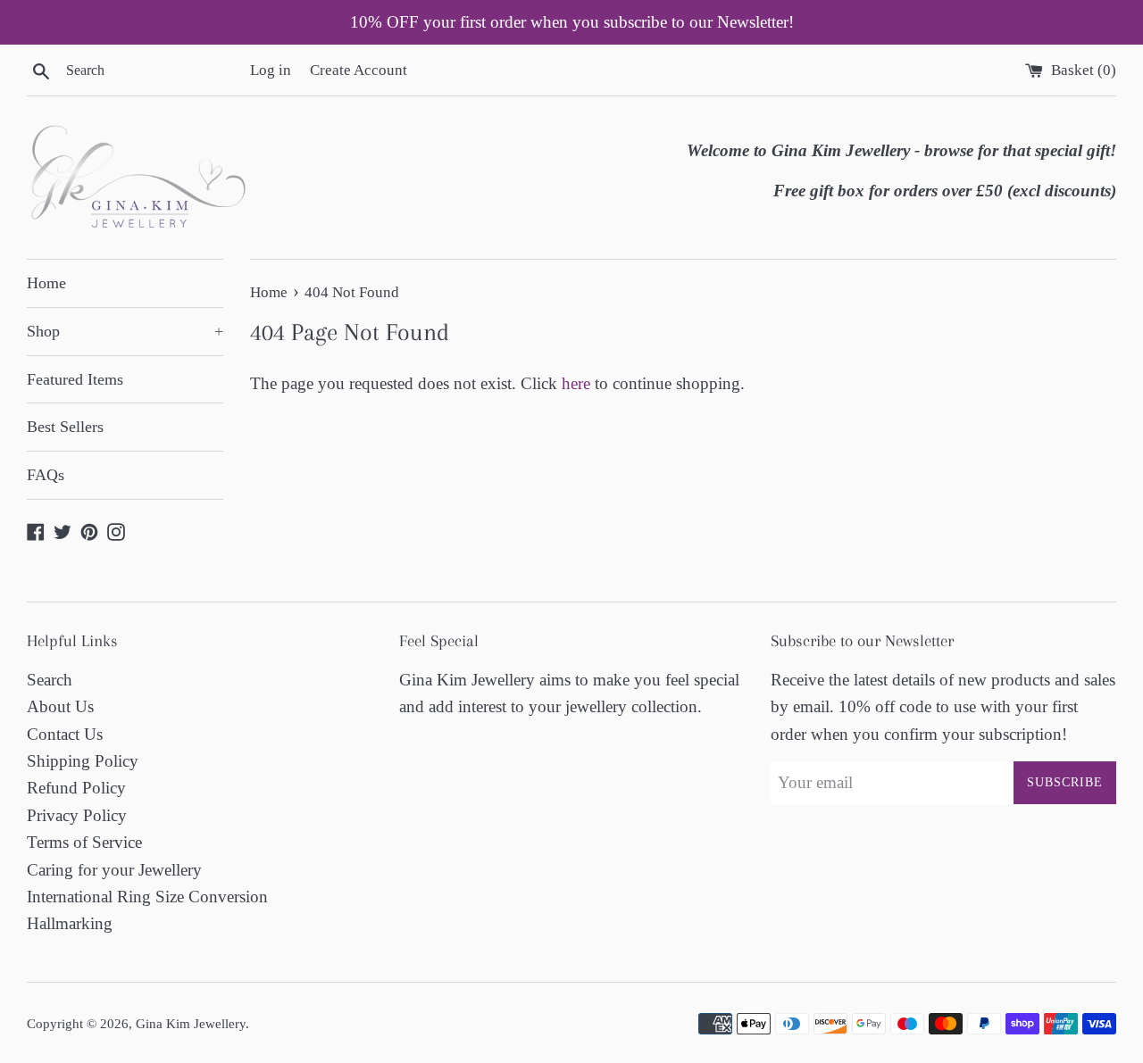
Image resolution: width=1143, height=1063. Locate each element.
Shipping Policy (82, 761)
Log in (270, 70)
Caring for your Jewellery (114, 869)
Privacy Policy (77, 815)
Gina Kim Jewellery (191, 1023)
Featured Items (75, 379)
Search (49, 679)
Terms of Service (84, 842)
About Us (60, 706)
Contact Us (65, 734)
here (576, 383)
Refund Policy (76, 787)
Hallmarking (70, 923)
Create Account (358, 70)
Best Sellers (65, 427)
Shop (125, 331)
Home (46, 283)
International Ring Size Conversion (147, 896)
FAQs (45, 475)
